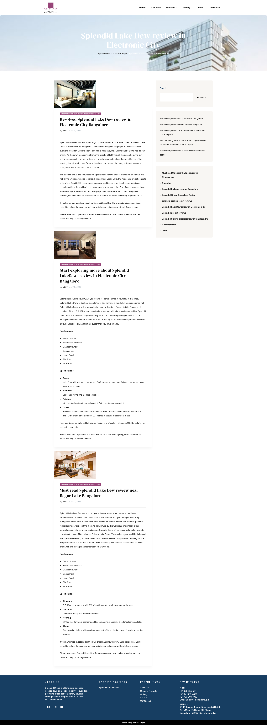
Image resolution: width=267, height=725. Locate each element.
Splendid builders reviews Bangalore (180, 188)
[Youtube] (62, 707)
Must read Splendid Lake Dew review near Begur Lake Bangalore (99, 492)
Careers (144, 697)
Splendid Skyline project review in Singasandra (185, 218)
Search (163, 88)
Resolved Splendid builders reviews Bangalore (181, 124)
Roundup (166, 182)
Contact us (145, 701)
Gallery (144, 694)
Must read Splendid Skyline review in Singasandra (180, 175)
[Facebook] (48, 707)
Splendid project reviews (174, 212)
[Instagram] (55, 707)
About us (144, 687)
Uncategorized (169, 224)
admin (65, 130)
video (164, 230)
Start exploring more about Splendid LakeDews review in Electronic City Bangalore (94, 275)
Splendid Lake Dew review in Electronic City (80, 114)
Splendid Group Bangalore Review (179, 194)
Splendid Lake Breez (109, 687)
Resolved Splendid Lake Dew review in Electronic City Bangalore (96, 122)
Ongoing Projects (148, 691)
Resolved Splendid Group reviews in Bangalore (181, 118)
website (99, 207)
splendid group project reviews (177, 200)
